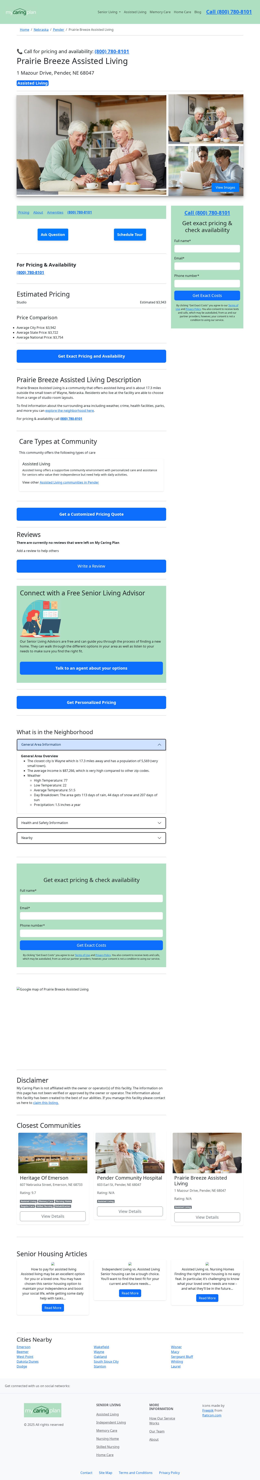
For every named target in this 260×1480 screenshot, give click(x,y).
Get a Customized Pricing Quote (91, 514)
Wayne (99, 1352)
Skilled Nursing (107, 1447)
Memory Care (160, 12)
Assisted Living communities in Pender (69, 482)
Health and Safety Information (44, 823)
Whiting (177, 1361)
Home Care (182, 12)
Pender (58, 29)
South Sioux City (106, 1361)
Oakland (100, 1356)
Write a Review (91, 566)
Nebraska (41, 29)
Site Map (105, 1472)
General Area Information (41, 744)
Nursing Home (107, 1438)
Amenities (55, 212)
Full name (28, 890)
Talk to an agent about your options (91, 668)
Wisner (176, 1347)
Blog (197, 12)
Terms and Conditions (136, 1472)
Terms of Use (82, 955)
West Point (25, 1356)
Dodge (22, 1366)
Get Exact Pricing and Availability (91, 356)
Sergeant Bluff (182, 1356)
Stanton (100, 1366)
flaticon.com (211, 1415)
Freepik (208, 1410)
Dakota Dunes (28, 1361)
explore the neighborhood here (69, 410)
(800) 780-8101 (79, 212)
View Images (225, 187)
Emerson (23, 1347)
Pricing (23, 212)
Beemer (23, 1352)
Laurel (176, 1366)
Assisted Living (135, 12)
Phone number (32, 925)
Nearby (26, 838)
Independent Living (111, 1422)
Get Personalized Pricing (91, 702)
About (38, 212)
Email (25, 908)
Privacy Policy (103, 955)
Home (24, 29)
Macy (175, 1352)
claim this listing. (46, 1102)
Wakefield (101, 1347)
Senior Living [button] (108, 12)
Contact (86, 1472)
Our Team (157, 1431)
